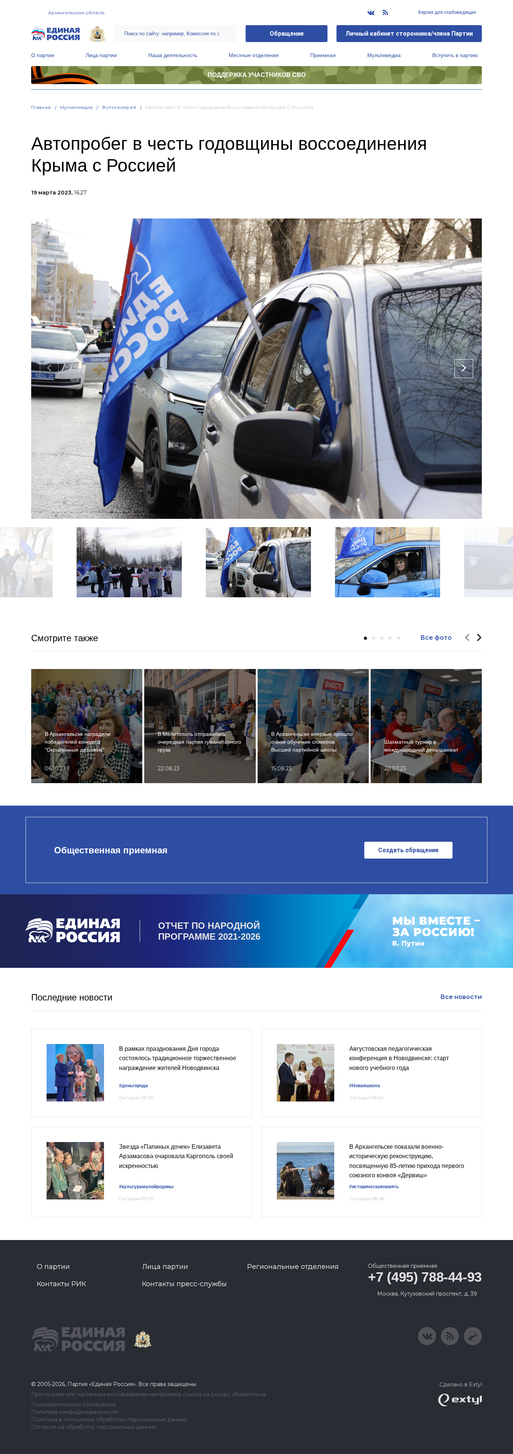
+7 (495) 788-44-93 (425, 1277)
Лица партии (101, 55)
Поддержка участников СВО (257, 75)
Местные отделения (254, 55)
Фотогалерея (119, 107)
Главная (41, 107)
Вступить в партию (455, 55)
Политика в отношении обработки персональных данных (109, 1419)
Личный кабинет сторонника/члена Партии (409, 33)
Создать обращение (408, 850)
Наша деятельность (172, 55)
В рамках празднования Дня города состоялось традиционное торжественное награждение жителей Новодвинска (177, 1058)
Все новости (461, 996)
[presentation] (49, 368)
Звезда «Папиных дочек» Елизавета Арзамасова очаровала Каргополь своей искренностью (176, 1156)
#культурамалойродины (146, 1186)
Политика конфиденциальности (74, 1412)
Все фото (436, 637)
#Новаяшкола (364, 1085)
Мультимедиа (384, 55)
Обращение (287, 33)
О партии (42, 55)
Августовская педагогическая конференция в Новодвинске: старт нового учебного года (399, 1058)
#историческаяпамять (374, 1186)
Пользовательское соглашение (73, 1404)
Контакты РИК (61, 1284)
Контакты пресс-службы (184, 1284)
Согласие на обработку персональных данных (93, 1427)
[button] (365, 638)
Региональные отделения (293, 1267)
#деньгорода (133, 1085)
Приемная (323, 55)
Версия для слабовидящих (446, 12)
